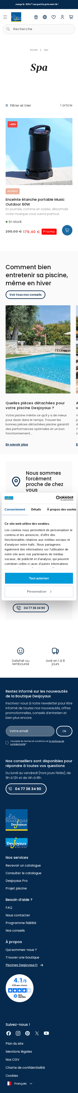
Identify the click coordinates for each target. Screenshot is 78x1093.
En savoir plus (17, 444)
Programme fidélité (21, 923)
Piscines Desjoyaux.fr (22, 965)
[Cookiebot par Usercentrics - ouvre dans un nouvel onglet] (56, 498)
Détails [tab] (36, 509)
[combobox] (39, 29)
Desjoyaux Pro (17, 880)
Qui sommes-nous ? (21, 949)
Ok (64, 731)
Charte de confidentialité (25, 1067)
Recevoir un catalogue (23, 865)
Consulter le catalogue (23, 873)
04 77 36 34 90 (34, 608)
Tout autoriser (39, 578)
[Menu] (5, 17)
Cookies (12, 1075)
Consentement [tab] (15, 509)
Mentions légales (19, 1051)
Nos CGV (12, 1059)
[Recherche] (8, 29)
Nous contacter (18, 915)
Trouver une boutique (22, 957)
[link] (9, 1033)
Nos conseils (15, 930)
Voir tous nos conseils (25, 295)
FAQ (9, 907)
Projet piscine (16, 888)
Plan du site (14, 1043)
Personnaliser (37, 591)
